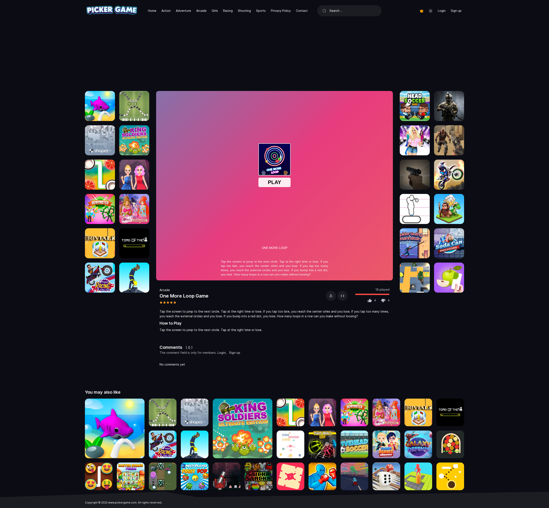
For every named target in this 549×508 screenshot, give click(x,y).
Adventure (183, 10)
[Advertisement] (274, 54)
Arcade (201, 10)
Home (152, 10)
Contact (302, 10)
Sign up (456, 10)
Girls (215, 10)
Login (442, 10)
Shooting (244, 10)
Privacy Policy (281, 10)
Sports (261, 10)
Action (166, 10)
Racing (228, 10)
